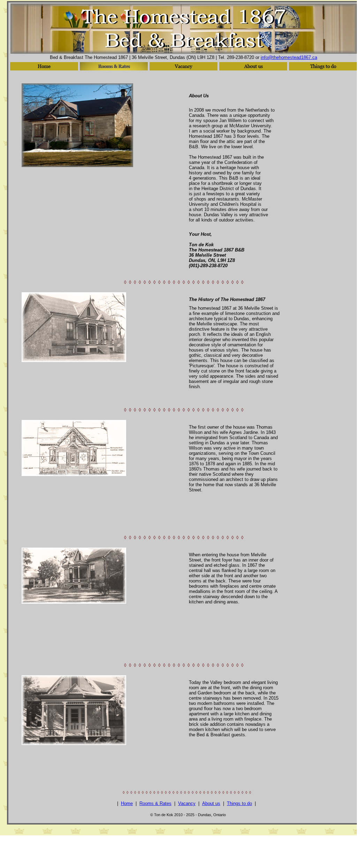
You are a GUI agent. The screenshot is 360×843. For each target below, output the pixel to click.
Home (127, 803)
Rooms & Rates (155, 803)
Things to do (239, 803)
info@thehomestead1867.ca (289, 57)
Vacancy (187, 803)
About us (211, 803)
